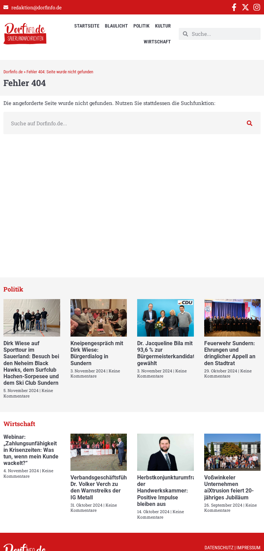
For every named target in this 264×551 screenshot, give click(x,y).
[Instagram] (257, 7)
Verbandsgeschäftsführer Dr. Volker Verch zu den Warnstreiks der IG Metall (102, 487)
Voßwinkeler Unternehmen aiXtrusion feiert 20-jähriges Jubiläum (229, 487)
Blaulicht (116, 26)
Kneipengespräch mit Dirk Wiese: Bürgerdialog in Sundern (96, 353)
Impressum (248, 547)
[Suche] (249, 123)
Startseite (86, 26)
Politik (141, 26)
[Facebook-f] (234, 7)
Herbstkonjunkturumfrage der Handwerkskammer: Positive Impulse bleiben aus (169, 490)
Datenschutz (219, 547)
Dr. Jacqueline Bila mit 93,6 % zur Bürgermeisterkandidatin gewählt (168, 353)
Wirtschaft (157, 41)
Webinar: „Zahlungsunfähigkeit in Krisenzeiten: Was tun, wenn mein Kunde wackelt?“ (30, 450)
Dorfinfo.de (13, 71)
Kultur (163, 26)
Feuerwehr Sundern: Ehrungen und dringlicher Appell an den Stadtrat (229, 353)
